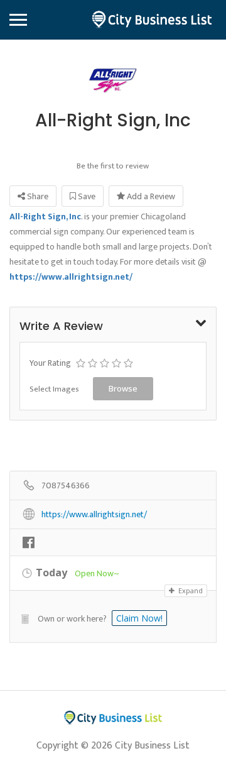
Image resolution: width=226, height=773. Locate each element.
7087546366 (65, 486)
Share (36, 196)
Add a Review (150, 196)
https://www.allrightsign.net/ (94, 515)
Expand (189, 590)
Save (85, 196)
